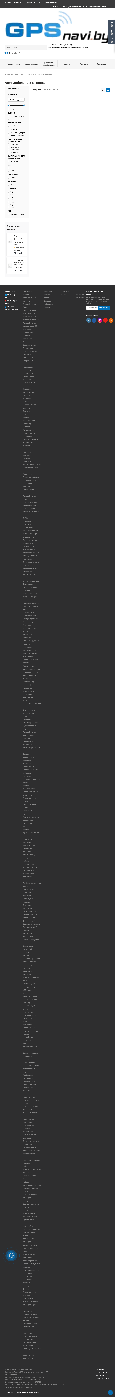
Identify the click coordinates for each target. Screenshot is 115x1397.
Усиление (12, 188)
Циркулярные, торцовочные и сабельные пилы (29, 1081)
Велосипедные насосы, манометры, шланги (31, 660)
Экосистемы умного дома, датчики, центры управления (31, 1097)
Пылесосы (27, 625)
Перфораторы (28, 1075)
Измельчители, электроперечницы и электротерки (31, 748)
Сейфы (26, 518)
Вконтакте (88, 320)
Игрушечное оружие (31, 1270)
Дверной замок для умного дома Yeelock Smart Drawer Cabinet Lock (19, 240)
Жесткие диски (29, 1232)
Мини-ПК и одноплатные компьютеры (28, 1355)
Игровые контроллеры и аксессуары (29, 1238)
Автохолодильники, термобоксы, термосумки (31, 332)
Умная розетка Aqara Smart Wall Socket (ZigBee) (19, 262)
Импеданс (12, 182)
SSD (24, 826)
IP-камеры (27, 446)
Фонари (26, 754)
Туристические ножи (31, 531)
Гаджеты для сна (29, 528)
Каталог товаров (13, 64)
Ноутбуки (26, 1072)
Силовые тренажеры (31, 1229)
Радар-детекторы (29, 505)
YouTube (105, 320)
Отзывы (8, 2)
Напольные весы (30, 364)
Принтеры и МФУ (30, 927)
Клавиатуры (28, 1012)
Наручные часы (29, 443)
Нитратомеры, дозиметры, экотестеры (28, 892)
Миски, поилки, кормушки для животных (29, 760)
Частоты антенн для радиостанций (16, 157)
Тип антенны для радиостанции (15, 140)
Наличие (11, 113)
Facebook (94, 320)
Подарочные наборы (31, 1066)
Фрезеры (26, 1173)
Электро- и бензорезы (32, 1169)
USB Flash (27, 990)
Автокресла (27, 295)
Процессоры (28, 1276)
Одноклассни (111, 320)
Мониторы (27, 1003)
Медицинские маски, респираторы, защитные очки (31, 571)
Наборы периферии (31, 1028)
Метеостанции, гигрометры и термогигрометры (30, 612)
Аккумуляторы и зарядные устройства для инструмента (31, 1150)
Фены (25, 981)
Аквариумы (27, 908)
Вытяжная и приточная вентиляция (27, 452)
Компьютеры (28, 398)
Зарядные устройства (31, 619)
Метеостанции (28, 427)
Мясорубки (27, 634)
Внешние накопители (31, 779)
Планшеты (27, 461)
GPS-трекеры (28, 292)
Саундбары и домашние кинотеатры (28, 1040)
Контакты (84, 64)
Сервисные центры (34, 2)
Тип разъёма (13, 175)
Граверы (26, 1201)
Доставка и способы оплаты (48, 64)
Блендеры (27, 905)
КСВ (9, 165)
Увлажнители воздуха (32, 465)
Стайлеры (27, 389)
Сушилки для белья (31, 965)
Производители (51, 2)
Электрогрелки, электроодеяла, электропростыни (30, 1257)
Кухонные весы (29, 874)
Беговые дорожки (30, 502)
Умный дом (27, 380)
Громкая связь (28, 348)
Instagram (100, 320)
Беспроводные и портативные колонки (29, 483)
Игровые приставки (31, 512)
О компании (101, 64)
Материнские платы (31, 1324)
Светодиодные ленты (31, 924)
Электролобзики (29, 1176)
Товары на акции (31, 64)
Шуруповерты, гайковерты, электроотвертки (29, 694)
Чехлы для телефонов (32, 1349)
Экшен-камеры (29, 383)
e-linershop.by (38, 1392)
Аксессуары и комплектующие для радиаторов (31, 845)
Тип (9, 211)
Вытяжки (26, 458)
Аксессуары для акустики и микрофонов (29, 1295)
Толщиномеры (29, 622)
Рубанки (26, 1166)
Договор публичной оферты (48, 304)
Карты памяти (28, 559)
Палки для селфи (30, 540)
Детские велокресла (31, 351)
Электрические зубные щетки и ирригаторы (29, 713)
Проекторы (27, 474)
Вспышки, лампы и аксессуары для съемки (30, 1305)
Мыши (25, 782)
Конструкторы (28, 1132)
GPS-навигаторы (29, 509)
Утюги (25, 631)
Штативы (26, 402)
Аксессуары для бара (31, 723)
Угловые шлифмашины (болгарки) (28, 971)
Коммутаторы (28, 1346)
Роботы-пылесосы (30, 386)
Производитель (14, 123)
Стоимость (12, 94)
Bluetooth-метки (29, 1327)
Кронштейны (28, 1226)
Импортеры (18, 2)
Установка (12, 129)
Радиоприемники (30, 1157)
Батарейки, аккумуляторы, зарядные (29, 855)
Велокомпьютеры (30, 345)
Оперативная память (31, 999)
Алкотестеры (28, 339)
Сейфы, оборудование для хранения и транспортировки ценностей (30, 1109)
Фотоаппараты (29, 1069)
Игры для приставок (31, 556)
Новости (66, 64)
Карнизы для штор (30, 628)
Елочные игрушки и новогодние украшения (31, 644)
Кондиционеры (29, 701)
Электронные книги (31, 977)
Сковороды (27, 823)
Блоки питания (29, 1330)
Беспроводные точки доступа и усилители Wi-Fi (31, 1248)
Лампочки (27, 719)
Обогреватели (28, 1210)
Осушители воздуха (31, 515)
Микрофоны (28, 361)
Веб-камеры (27, 638)
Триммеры (27, 1179)
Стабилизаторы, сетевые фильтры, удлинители (30, 685)
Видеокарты (28, 1273)
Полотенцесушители (31, 477)
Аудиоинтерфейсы (30, 342)
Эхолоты (26, 411)
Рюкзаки (26, 930)
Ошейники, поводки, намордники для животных (31, 675)
